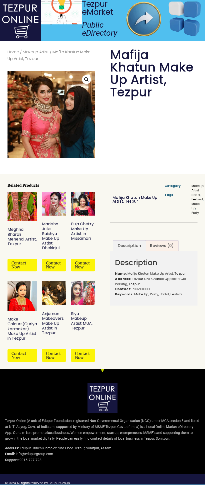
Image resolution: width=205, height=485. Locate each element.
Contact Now (19, 264)
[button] (86, 79)
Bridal (196, 195)
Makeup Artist (36, 52)
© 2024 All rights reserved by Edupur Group (37, 483)
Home (13, 52)
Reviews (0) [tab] (162, 245)
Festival (197, 199)
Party (195, 213)
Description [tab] (129, 245)
